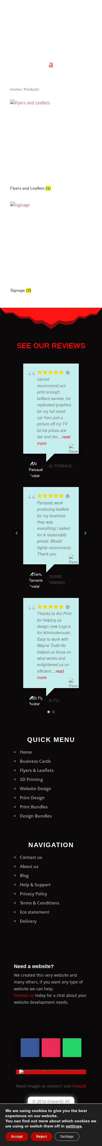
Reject (41, 1137)
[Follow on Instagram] (51, 1047)
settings (74, 1126)
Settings (67, 1137)
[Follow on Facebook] (30, 1047)
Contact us (24, 995)
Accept (17, 1137)
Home (15, 89)
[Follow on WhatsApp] (72, 1047)
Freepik (79, 1086)
